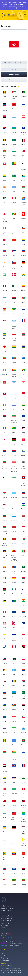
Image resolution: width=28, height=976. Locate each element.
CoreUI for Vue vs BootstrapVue (9, 967)
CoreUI (2, 932)
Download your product (7, 908)
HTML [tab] (4, 62)
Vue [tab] (20, 62)
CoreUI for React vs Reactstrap (9, 974)
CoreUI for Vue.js (6, 920)
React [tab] (15, 62)
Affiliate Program (6, 910)
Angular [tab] (10, 62)
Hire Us (3, 955)
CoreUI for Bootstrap (6, 916)
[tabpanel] (14, 67)
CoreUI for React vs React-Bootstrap (11, 972)
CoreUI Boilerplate (6, 922)
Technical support (6, 906)
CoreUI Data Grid (5, 923)
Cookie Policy (4, 958)
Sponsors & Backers (6, 957)
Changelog (3, 905)
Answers (3, 951)
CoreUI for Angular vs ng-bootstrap (10, 968)
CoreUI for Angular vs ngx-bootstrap (11, 970)
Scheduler (3, 927)
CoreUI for (6, 933)
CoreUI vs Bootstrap (6, 965)
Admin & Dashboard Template (10, 941)
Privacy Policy (5, 960)
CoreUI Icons (4, 925)
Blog (2, 953)
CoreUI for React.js (6, 918)
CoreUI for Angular (6, 915)
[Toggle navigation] (25, 15)
